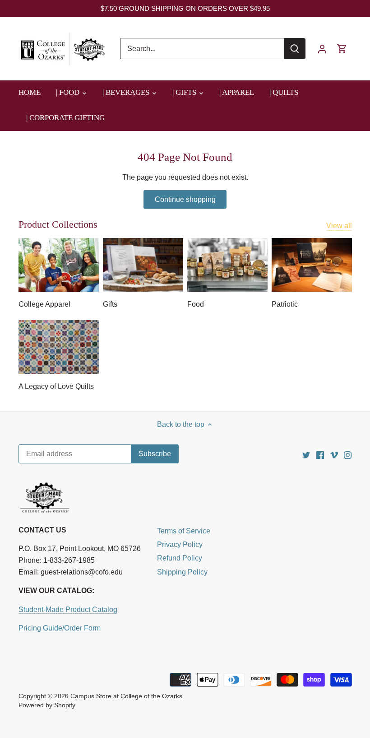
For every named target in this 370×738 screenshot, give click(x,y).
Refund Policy (179, 558)
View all (339, 225)
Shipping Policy (182, 572)
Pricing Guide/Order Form (59, 628)
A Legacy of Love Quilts (56, 386)
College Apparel (44, 304)
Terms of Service (183, 531)
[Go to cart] (342, 48)
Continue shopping (185, 199)
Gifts (110, 304)
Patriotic (285, 304)
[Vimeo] (334, 454)
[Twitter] (306, 454)
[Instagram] (348, 454)
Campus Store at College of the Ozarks (126, 696)
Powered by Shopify (46, 705)
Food (195, 304)
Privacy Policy (180, 544)
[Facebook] (320, 454)
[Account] (322, 48)
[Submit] (294, 48)
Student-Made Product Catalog (67, 609)
